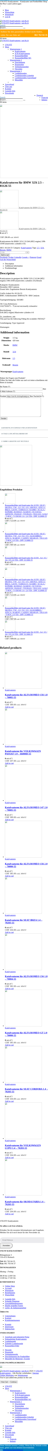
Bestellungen (10, 1293)
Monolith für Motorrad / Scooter (17, 1359)
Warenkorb (9, 14)
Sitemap (35, 1373)
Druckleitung (20, 62)
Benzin (3, 250)
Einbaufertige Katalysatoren (16, 1339)
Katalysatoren (20, 51)
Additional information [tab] (14, 266)
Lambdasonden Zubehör (24, 75)
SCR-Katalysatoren (22, 53)
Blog (7, 10)
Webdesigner (23, 1375)
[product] (26, 498)
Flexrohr (8, 1350)
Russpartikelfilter (21, 56)
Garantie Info (10, 91)
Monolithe (19, 80)
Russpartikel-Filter (12, 1346)
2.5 (38, 248)
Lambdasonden (21, 73)
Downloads (9, 93)
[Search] (24, 28)
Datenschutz (10, 1329)
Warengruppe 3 (16, 71)
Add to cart (5, 255)
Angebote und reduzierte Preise (17, 1337)
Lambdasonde (10, 1341)
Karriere (8, 1318)
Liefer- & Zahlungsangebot (15, 1308)
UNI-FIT (8, 45)
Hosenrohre (19, 64)
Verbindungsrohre (22, 67)
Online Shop (10, 1286)
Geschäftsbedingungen (14, 1303)
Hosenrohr (9, 1352)
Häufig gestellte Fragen (14, 1306)
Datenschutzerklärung (14, 1450)
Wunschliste (9, 12)
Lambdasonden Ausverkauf (25, 78)
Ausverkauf (9, 84)
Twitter (11, 257)
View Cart (4, 1382)
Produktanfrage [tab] (11, 268)
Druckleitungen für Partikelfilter (17, 1356)
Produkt (3, 396)
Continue (13, 1382)
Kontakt (8, 89)
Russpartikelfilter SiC (23, 58)
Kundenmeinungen (12, 1320)
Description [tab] (9, 264)
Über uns (8, 87)
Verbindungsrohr (11, 1354)
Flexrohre (18, 69)
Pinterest (33, 257)
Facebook (4, 257)
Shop (7, 47)
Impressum (9, 1327)
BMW (9, 250)
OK (4, 1450)
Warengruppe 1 (16, 49)
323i (42, 248)
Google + (25, 257)
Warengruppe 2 (16, 60)
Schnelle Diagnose (12, 1301)
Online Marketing (7, 1375)
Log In (7, 17)
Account (8, 1288)
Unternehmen (10, 1316)
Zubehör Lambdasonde (14, 1343)
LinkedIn (17, 257)
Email (39, 257)
